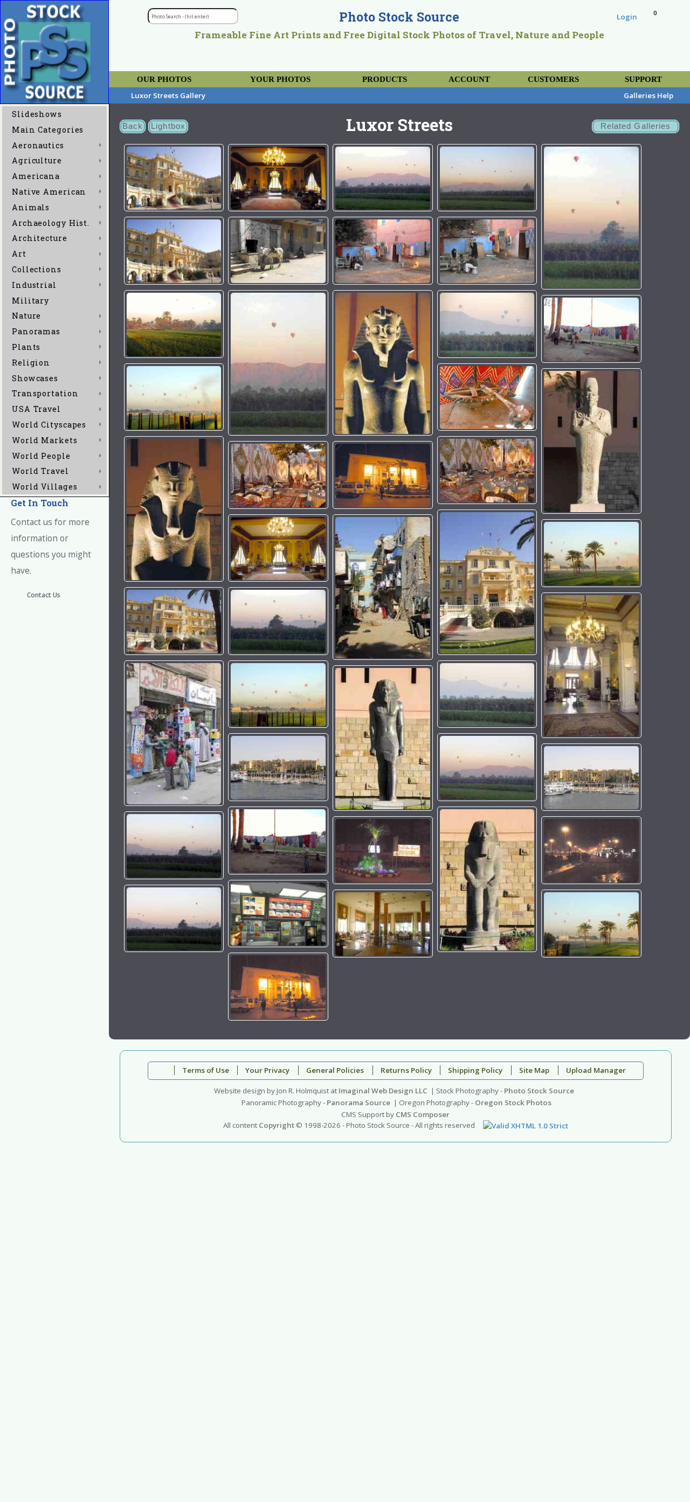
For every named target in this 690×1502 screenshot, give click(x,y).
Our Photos (164, 79)
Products (384, 79)
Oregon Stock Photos (513, 1102)
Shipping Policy (475, 1070)
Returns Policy (406, 1070)
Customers (553, 79)
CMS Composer (423, 1114)
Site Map (534, 1070)
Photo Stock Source (539, 1091)
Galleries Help (648, 95)
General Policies (335, 1070)
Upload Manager (596, 1070)
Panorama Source (358, 1102)
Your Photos (280, 79)
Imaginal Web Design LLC (383, 1091)
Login (627, 17)
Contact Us (43, 594)
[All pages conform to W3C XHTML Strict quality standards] (525, 1125)
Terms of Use (205, 1070)
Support (643, 79)
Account (469, 79)
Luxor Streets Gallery (168, 95)
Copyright (276, 1125)
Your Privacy (267, 1070)
